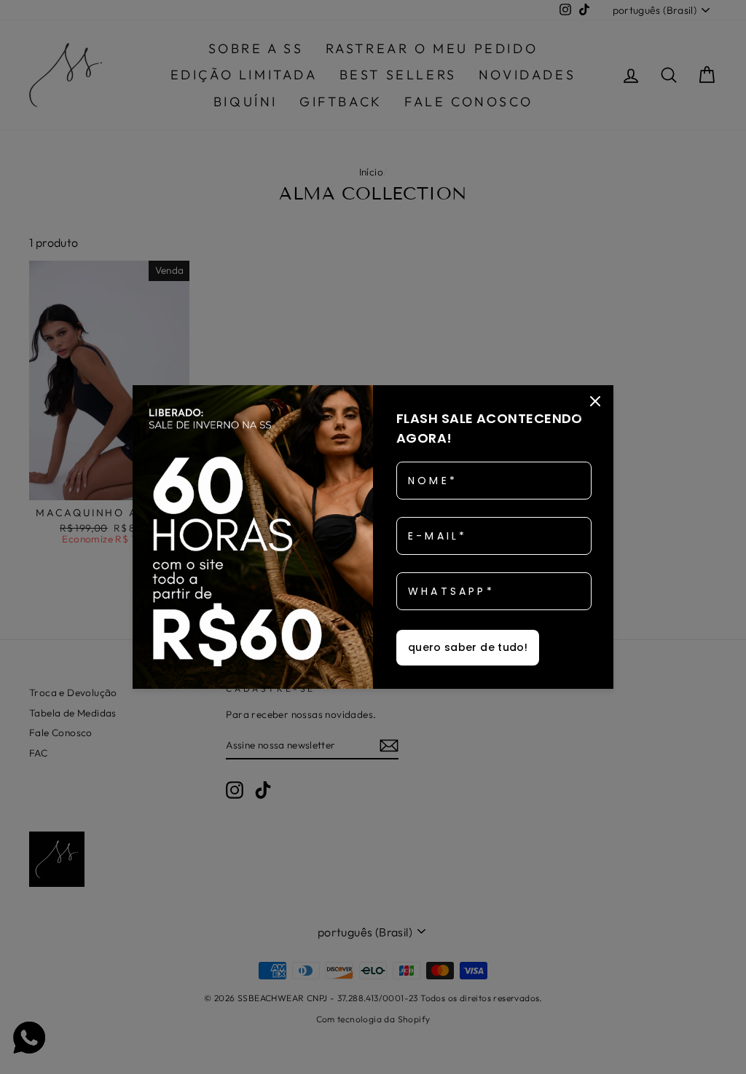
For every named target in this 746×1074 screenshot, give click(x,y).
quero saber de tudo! (467, 647)
